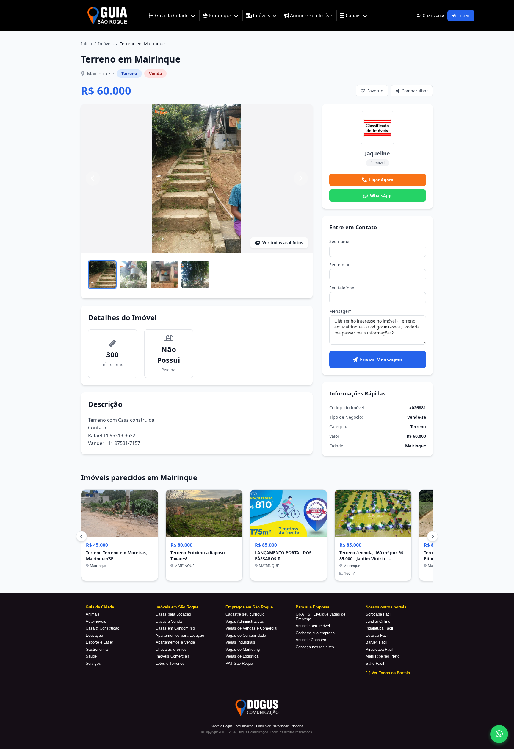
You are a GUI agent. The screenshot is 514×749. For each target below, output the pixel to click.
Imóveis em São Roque (177, 607)
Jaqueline (377, 153)
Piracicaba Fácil (379, 649)
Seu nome (339, 241)
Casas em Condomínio (175, 628)
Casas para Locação (173, 614)
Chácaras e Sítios (171, 649)
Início (86, 43)
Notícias (297, 726)
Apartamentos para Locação (180, 635)
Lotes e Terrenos (170, 663)
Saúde (91, 656)
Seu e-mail (339, 264)
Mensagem (340, 311)
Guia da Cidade (100, 607)
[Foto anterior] (93, 178)
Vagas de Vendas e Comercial (251, 628)
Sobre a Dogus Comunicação (232, 726)
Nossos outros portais (386, 607)
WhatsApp (380, 195)
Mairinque (98, 73)
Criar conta (433, 15)
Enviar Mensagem (381, 359)
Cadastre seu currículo (244, 614)
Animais (93, 614)
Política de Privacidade (272, 726)
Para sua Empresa (312, 607)
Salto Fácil (375, 663)
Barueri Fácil (376, 642)
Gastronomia (97, 649)
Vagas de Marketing (242, 649)
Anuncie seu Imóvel (313, 626)
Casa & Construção (102, 628)
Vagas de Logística (241, 656)
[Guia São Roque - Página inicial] (106, 15)
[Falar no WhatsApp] (499, 734)
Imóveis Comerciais (173, 656)
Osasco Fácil (377, 635)
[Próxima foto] (301, 178)
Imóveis (106, 43)
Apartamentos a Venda (175, 642)
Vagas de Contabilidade (245, 635)
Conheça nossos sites (315, 647)
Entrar (463, 15)
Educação (94, 635)
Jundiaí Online (378, 621)
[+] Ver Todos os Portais (388, 673)
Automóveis (96, 621)
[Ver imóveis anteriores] (81, 536)
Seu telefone (341, 288)
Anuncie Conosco (311, 640)
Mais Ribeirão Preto (382, 656)
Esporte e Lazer (99, 642)
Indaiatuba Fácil (379, 628)
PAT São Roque (239, 663)
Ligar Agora (381, 180)
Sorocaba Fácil (378, 614)
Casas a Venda (169, 621)
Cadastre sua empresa (315, 633)
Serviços (93, 663)
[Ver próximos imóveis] (432, 536)
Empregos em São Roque (249, 607)
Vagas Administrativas (244, 621)
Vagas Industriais (240, 642)
